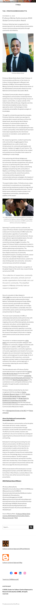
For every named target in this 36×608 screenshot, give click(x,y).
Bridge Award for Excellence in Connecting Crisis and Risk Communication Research (16, 400)
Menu (19, 4)
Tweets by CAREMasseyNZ (11, 579)
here (9, 365)
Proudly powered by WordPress (11, 604)
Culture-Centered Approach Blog (12, 562)
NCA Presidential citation (20, 380)
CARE (7, 297)
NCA (16, 518)
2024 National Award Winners (12, 481)
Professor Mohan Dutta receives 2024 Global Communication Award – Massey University (16, 516)
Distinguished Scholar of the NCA (16, 410)
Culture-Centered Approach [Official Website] (16, 548)
